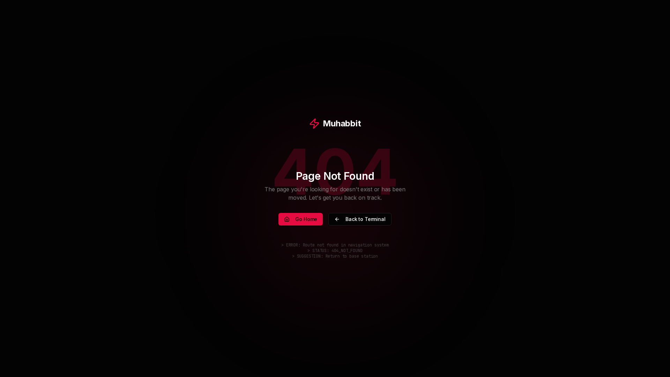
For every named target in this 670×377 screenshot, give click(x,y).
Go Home (306, 219)
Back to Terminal (365, 219)
